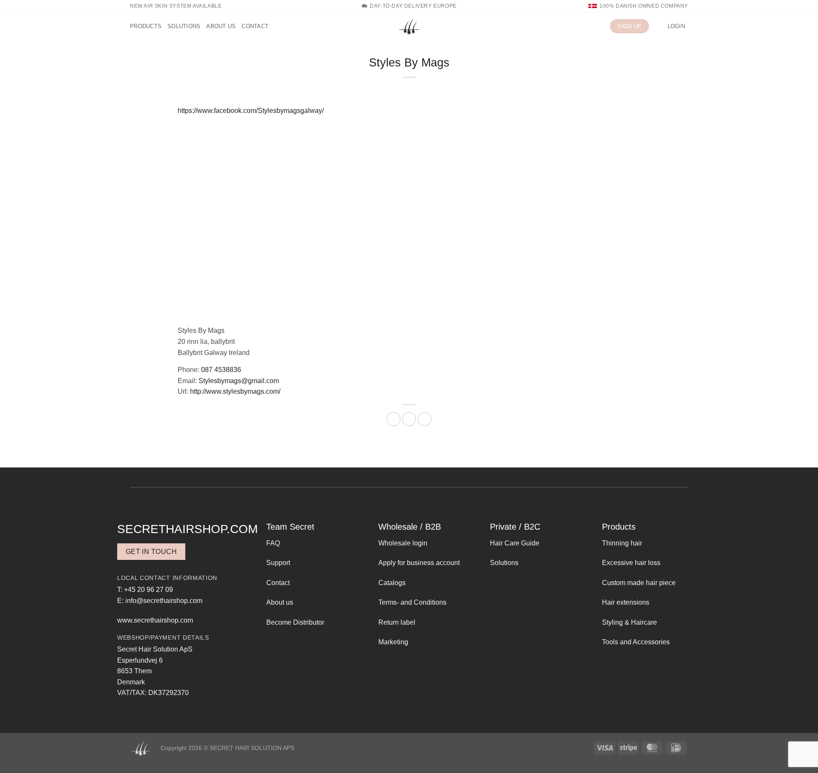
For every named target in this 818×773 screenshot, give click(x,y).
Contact (255, 26)
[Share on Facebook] (393, 419)
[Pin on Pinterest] (425, 419)
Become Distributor (295, 622)
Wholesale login (402, 543)
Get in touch (151, 551)
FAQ (273, 543)
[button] (658, 26)
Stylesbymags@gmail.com (239, 380)
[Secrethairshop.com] (409, 26)
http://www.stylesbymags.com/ (235, 391)
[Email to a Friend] (409, 419)
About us (221, 26)
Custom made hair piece (639, 582)
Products (145, 26)
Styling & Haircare (629, 622)
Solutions (183, 26)
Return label (396, 622)
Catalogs (392, 582)
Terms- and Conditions (412, 602)
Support (278, 562)
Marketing (393, 642)
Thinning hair (622, 543)
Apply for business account (419, 562)
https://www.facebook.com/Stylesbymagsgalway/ (251, 110)
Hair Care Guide (514, 543)
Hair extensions (625, 602)
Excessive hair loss (631, 562)
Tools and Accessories (636, 642)
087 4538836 (221, 369)
